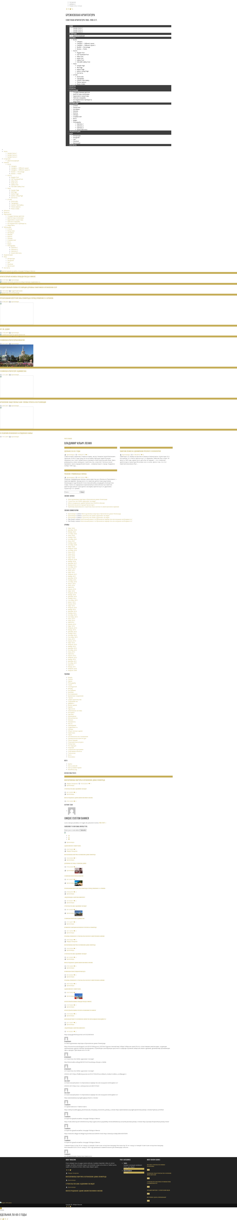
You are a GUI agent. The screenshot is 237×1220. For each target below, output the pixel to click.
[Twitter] (70, 9)
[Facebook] (67, 9)
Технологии (71, 753)
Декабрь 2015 (72, 596)
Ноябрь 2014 (72, 613)
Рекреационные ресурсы (7, 295)
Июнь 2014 (71, 620)
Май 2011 (71, 665)
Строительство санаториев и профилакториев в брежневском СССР (159, 1182)
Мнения (2, 326)
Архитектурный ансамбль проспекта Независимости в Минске (80, 1010)
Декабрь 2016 (72, 578)
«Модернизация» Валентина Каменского (74, 897)
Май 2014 (71, 622)
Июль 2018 (71, 556)
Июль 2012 (71, 652)
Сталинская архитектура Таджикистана (13, 371)
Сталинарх (67, 1105)
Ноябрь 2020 (72, 543)
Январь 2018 (72, 561)
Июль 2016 (71, 585)
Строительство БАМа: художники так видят (82, 501)
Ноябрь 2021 (72, 537)
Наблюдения (72, 725)
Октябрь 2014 (72, 615)
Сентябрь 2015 (72, 600)
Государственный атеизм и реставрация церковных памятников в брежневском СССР (28, 287)
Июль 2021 (71, 541)
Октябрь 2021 (72, 539)
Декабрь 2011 (72, 661)
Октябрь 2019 (72, 550)
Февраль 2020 (72, 548)
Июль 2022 (71, 535)
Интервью (71, 712)
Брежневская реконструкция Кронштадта (81, 505)
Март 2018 (71, 558)
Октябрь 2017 (72, 567)
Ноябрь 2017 (72, 565)
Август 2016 (72, 583)
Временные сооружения (75, 696)
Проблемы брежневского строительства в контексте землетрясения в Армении (93, 507)
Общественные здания (6, 284)
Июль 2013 (71, 639)
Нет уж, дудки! (5, 329)
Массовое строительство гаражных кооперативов (156, 1165)
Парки (70, 735)
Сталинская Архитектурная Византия (12, 340)
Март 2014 (71, 626)
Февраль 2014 (72, 628)
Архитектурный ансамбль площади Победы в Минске (18, 276)
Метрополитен (73, 718)
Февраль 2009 (72, 670)
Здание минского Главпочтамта (72, 846)
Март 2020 (71, 547)
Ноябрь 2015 (72, 598)
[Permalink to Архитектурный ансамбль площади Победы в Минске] (66, 1114)
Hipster (70, 681)
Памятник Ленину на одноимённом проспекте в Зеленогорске (140, 451)
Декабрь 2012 (72, 648)
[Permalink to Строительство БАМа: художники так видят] (66, 1054)
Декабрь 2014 (72, 611)
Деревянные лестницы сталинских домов (75, 863)
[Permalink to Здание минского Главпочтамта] (66, 1102)
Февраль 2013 (72, 644)
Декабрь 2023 (72, 530)
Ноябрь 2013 (72, 633)
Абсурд (70, 688)
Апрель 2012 (72, 656)
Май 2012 (71, 654)
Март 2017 (71, 572)
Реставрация (72, 746)
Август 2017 (72, 569)
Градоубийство (73, 701)
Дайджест (16, 336)
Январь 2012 (72, 659)
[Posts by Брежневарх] (71, 811)
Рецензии (71, 747)
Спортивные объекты (75, 751)
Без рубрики (72, 690)
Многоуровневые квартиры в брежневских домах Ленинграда (87, 499)
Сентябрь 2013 (72, 637)
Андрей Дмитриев (16, 291)
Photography (72, 683)
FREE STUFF (102, 823)
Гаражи (70, 698)
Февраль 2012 (72, 657)
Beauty (70, 677)
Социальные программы (75, 749)
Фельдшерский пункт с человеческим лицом (158, 1190)
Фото (69, 755)
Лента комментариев (74, 768)
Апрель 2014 (72, 624)
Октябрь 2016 (72, 582)
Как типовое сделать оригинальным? (156, 1197)
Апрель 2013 (72, 641)
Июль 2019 (71, 552)
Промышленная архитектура (77, 738)
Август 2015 (72, 602)
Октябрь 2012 (72, 650)
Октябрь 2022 (72, 534)
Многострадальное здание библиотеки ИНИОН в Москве (86, 503)
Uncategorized (72, 687)
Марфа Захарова (72, 783)
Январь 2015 (72, 609)
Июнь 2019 (71, 554)
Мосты (70, 723)
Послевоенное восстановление (78, 736)
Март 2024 (71, 528)
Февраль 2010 (72, 668)
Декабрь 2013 (72, 631)
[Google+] (68, 9)
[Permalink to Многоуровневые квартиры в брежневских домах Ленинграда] (66, 1038)
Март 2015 (71, 606)
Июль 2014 (71, 619)
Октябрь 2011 (72, 663)
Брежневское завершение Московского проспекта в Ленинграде (80, 927)
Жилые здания (72, 705)
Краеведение (74, 448)
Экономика (17, 284)
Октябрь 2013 (72, 635)
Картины (71, 714)
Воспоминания (72, 694)
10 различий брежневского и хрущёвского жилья (16, 433)
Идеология (71, 709)
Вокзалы (71, 692)
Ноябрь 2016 (72, 580)
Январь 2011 (72, 667)
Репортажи (71, 744)
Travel (70, 685)
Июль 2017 (71, 571)
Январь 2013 (72, 646)
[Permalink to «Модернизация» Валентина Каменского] (66, 1151)
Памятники (16, 273)
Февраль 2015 (72, 607)
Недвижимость (4, 430)
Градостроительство (6, 273)
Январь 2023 (72, 532)
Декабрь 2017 (72, 563)
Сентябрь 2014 (72, 617)
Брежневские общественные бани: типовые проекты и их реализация (23, 402)
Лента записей (72, 766)
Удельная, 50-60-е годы (72, 451)
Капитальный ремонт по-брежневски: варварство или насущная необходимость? (106, 519)
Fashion (70, 679)
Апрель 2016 (72, 589)
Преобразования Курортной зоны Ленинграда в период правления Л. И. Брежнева (26, 298)
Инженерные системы (75, 711)
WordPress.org (72, 769)
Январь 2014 (72, 630)
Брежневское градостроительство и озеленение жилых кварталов (159, 1174)
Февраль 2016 (72, 593)
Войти (70, 764)
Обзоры (2, 368)
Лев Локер (67, 1081)
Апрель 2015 (72, 604)
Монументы (123, 448)
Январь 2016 (72, 595)
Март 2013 (71, 643)
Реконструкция (72, 740)
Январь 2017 (72, 576)
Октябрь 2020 (72, 545)
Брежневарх (15, 280)
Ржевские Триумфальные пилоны (75, 474)
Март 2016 (71, 591)
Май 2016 (71, 587)
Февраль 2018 (72, 559)
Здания (70, 707)
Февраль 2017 (72, 574)
